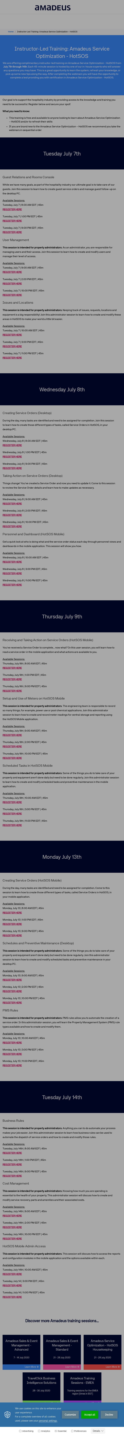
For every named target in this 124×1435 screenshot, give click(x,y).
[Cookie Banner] (62, 1418)
